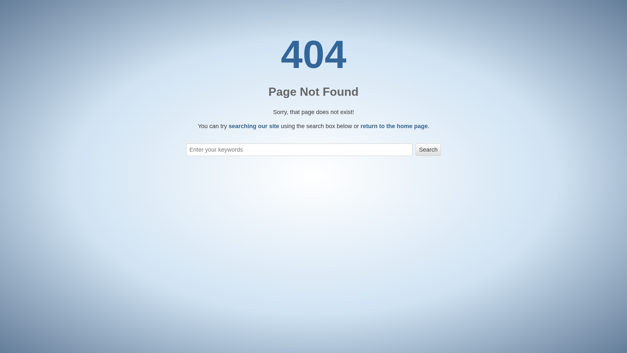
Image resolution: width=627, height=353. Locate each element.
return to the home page (394, 126)
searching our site (254, 126)
